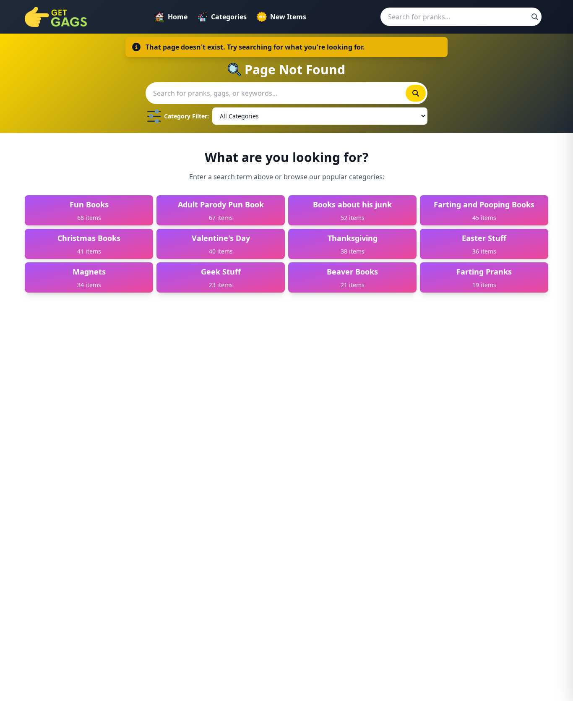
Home (178, 16)
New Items (288, 16)
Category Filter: (186, 116)
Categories (229, 16)
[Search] (534, 17)
